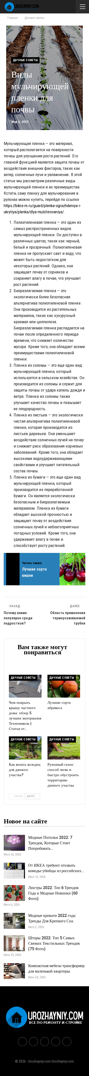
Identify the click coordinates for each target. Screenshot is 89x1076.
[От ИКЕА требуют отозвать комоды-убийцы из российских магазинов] (14, 871)
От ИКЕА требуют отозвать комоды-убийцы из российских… (56, 868)
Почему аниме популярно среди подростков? (18, 618)
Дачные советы (25, 60)
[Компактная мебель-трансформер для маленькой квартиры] (14, 971)
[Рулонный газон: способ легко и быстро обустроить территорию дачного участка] (63, 747)
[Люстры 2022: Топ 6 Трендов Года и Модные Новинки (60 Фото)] (14, 893)
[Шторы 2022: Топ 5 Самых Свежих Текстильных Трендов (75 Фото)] (14, 943)
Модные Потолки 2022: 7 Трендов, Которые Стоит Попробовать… (50, 843)
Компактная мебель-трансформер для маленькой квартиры (56, 968)
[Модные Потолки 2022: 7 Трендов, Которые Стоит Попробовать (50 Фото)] (14, 843)
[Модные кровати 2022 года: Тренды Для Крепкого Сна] (14, 921)
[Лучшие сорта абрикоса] (63, 686)
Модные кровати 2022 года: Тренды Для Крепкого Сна (52, 918)
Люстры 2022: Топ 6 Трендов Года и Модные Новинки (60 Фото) (53, 893)
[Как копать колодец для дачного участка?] (25, 747)
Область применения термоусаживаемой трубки (67, 618)
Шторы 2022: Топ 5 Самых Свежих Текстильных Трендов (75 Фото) (54, 943)
